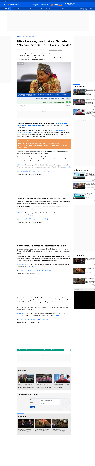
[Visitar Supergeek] (86, 10)
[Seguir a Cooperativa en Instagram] (14, 1)
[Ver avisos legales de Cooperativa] (81, 10)
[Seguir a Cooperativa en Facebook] (10, 1)
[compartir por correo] (67, 106)
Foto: (19, 63)
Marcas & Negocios (63, 8)
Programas (54, 8)
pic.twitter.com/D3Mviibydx (42, 171)
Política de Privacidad (44, 410)
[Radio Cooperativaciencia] (44, 4)
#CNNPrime (20, 165)
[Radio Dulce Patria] (35, 4)
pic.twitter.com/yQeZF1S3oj (42, 270)
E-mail (31, 402)
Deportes (20, 8)
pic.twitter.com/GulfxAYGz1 (42, 319)
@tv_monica (67, 167)
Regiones (26, 8)
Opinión (36, 8)
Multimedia (47, 8)
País (9, 8)
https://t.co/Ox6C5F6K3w (26, 171)
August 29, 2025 (37, 174)
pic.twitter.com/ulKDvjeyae (42, 219)
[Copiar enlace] (69, 106)
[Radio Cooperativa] (56, 4)
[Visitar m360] (83, 10)
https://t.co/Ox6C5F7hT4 (26, 270)
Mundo (31, 8)
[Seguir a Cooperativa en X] (12, 1)
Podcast (41, 8)
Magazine (14, 8)
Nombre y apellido (34, 399)
